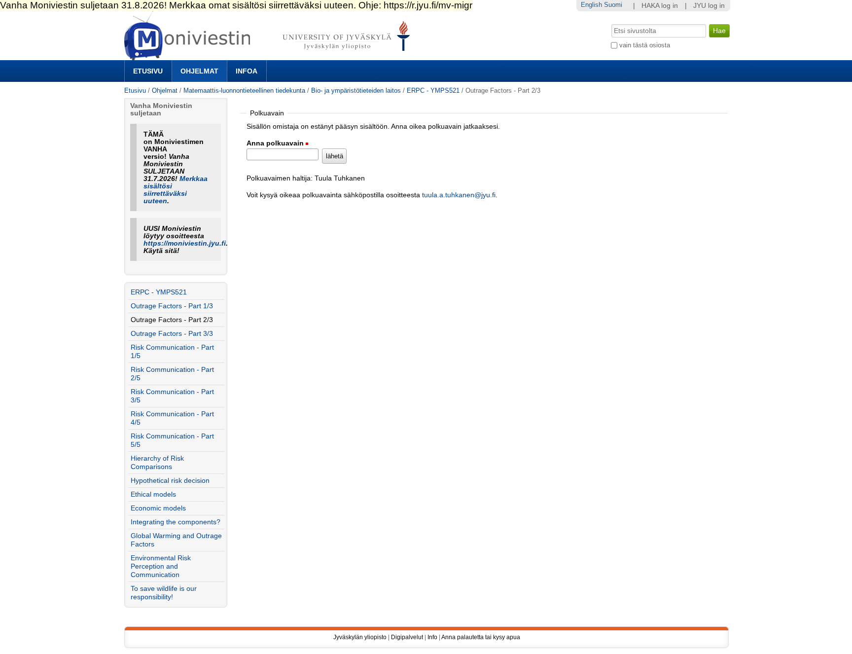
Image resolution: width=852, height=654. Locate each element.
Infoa (246, 71)
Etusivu (148, 71)
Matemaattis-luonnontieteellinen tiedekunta (244, 90)
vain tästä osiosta (644, 45)
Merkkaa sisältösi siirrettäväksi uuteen (175, 190)
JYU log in (709, 5)
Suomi (613, 4)
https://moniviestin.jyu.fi (184, 243)
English (591, 4)
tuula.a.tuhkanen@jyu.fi (459, 195)
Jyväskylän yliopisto (360, 637)
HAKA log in (659, 5)
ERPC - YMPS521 (433, 90)
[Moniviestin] (270, 56)
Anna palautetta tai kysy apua (480, 637)
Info (432, 637)
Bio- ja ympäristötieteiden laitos (356, 90)
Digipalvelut (407, 637)
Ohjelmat (199, 71)
